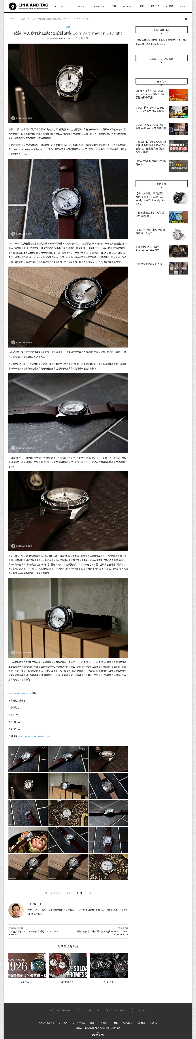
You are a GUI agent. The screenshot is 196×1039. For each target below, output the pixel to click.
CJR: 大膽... (109, 982)
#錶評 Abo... (27, 982)
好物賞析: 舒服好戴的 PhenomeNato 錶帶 (147, 248)
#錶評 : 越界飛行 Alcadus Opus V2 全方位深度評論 (150, 109)
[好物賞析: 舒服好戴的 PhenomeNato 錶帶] (178, 251)
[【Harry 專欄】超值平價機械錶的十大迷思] (178, 234)
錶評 (68, 27)
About (184, 6)
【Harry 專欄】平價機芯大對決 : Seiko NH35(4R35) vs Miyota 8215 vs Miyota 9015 (150, 198)
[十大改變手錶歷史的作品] (178, 268)
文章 (114, 6)
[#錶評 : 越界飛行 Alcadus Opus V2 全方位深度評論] (178, 112)
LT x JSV (80, 6)
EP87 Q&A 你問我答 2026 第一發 (151, 163)
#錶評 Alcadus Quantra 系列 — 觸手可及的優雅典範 (151, 126)
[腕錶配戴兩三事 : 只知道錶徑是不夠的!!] (178, 217)
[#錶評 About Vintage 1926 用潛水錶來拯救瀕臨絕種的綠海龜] (27, 965)
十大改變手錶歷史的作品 (149, 263)
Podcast (128, 6)
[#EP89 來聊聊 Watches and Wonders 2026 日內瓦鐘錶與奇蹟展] (178, 95)
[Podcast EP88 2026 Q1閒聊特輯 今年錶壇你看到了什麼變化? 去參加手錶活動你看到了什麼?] (178, 146)
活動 (142, 6)
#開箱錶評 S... (68, 982)
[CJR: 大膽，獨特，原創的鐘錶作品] (109, 965)
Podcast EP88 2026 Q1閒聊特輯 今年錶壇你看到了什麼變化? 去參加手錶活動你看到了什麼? (151, 147)
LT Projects (98, 6)
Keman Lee (64, 38)
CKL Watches (61, 6)
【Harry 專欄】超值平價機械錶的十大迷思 (150, 231)
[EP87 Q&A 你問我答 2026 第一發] (178, 166)
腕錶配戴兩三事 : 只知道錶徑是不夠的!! (150, 214)
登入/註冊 (155, 6)
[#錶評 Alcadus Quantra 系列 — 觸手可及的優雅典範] (178, 129)
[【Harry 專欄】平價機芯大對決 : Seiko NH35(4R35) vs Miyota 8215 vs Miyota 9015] (178, 198)
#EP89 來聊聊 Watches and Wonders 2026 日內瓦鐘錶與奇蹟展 (150, 94)
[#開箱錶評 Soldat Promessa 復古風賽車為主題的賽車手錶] (68, 965)
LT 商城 (169, 6)
